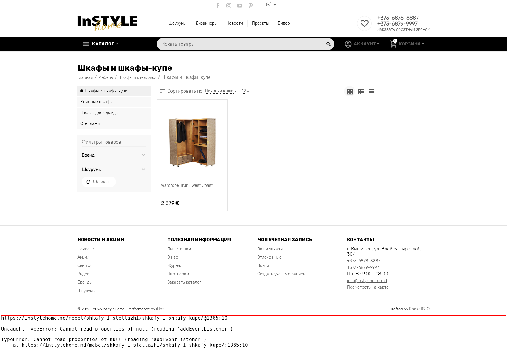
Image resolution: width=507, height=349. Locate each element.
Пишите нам (179, 249)
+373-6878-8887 (398, 18)
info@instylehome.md (367, 280)
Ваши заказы (270, 249)
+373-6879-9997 (397, 24)
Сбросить (102, 181)
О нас (172, 257)
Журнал (174, 265)
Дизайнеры (206, 23)
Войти (263, 265)
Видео (284, 23)
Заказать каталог (184, 282)
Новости (234, 23)
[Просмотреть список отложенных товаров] (364, 26)
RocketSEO (419, 308)
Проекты (260, 23)
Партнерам (178, 274)
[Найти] (328, 44)
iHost (161, 308)
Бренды (84, 282)
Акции (83, 257)
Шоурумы (177, 23)
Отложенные (269, 257)
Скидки (84, 265)
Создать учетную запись (281, 274)
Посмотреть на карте (368, 287)
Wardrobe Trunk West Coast (187, 185)
